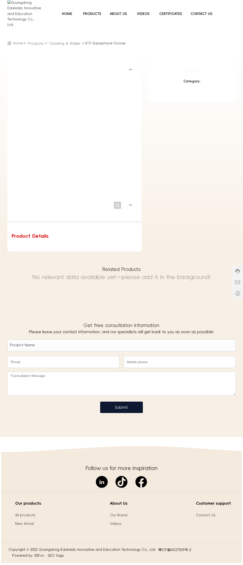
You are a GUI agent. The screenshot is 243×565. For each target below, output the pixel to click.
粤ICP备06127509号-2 (174, 549)
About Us (118, 503)
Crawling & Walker (64, 43)
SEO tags (56, 555)
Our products (28, 503)
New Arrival (24, 523)
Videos (115, 523)
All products (25, 515)
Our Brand (118, 515)
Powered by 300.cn (28, 555)
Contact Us (205, 515)
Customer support (213, 503)
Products (35, 43)
